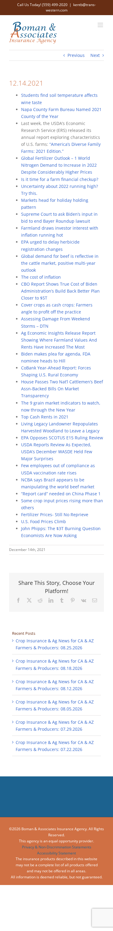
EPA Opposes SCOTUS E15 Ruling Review (62, 438)
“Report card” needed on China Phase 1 (61, 494)
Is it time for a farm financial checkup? (59, 179)
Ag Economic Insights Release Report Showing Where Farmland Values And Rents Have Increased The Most (59, 340)
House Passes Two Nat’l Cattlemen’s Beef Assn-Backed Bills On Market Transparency (62, 388)
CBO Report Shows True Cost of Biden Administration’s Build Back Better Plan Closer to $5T (60, 291)
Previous (76, 55)
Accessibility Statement (56, 853)
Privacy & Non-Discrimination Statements (56, 847)
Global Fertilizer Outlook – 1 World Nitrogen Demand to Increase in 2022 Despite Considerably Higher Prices (59, 165)
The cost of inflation (41, 277)
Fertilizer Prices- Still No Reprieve (54, 514)
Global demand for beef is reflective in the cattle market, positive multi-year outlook (60, 263)
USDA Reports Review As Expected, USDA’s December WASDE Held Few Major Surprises (56, 451)
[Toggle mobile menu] (101, 25)
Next (95, 55)
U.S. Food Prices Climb (43, 521)
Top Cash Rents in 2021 (44, 417)
